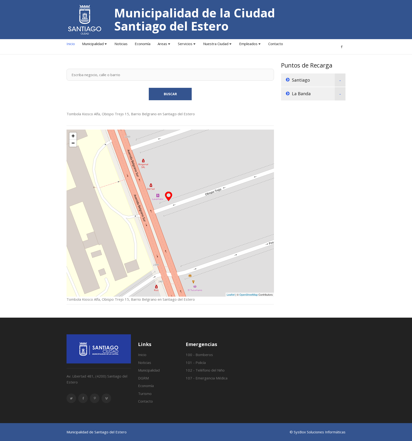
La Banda (301, 93)
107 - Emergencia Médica (206, 378)
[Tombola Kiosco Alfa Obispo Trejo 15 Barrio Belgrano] (168, 196)
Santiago (301, 80)
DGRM (143, 378)
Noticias (121, 43)
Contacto (275, 43)
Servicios (185, 43)
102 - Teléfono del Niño (205, 370)
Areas (162, 43)
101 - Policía (196, 362)
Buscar (170, 94)
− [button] (73, 143)
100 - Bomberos (199, 354)
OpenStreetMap (248, 294)
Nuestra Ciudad (215, 43)
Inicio (71, 43)
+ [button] (73, 136)
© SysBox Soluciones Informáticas (317, 432)
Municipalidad (93, 43)
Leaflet (231, 294)
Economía (142, 43)
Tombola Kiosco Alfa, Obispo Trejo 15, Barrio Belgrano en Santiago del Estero (131, 113)
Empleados (248, 43)
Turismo (145, 393)
